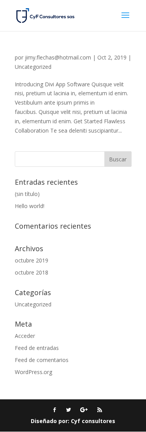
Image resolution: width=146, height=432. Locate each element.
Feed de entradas (37, 348)
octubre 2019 (31, 260)
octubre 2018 (31, 272)
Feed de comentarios (42, 360)
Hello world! (29, 206)
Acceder (25, 335)
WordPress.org (33, 372)
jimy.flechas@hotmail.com (58, 57)
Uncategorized (33, 66)
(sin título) (27, 194)
